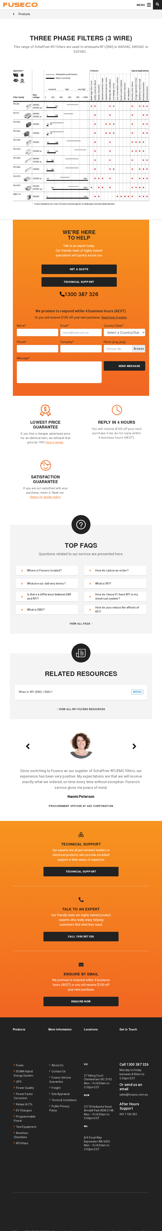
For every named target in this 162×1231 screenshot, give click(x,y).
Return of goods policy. (45, 497)
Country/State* (114, 325)
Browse (139, 348)
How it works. (55, 442)
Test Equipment (26, 1126)
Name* (21, 325)
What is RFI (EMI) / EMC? (35, 691)
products (24, 14)
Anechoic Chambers (21, 1135)
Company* (67, 342)
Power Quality (25, 1087)
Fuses (20, 1065)
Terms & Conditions (64, 1100)
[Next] (134, 746)
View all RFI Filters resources (82, 709)
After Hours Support (129, 1106)
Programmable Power (25, 1118)
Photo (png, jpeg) (115, 342)
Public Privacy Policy (59, 1108)
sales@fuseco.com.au (134, 1094)
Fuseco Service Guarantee (60, 1079)
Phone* (21, 342)
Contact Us (59, 1071)
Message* (23, 358)
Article (137, 692)
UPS (19, 1081)
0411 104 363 (128, 1114)
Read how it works (114, 317)
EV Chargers (24, 1110)
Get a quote (79, 269)
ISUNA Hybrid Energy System (23, 1073)
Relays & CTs (24, 1104)
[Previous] (28, 746)
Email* (64, 325)
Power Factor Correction (23, 1096)
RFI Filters (22, 1143)
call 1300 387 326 (81, 936)
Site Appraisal (61, 1094)
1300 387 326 (81, 294)
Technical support (81, 871)
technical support (79, 281)
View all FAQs (80, 623)
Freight (56, 1087)
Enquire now (81, 1001)
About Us (57, 1065)
